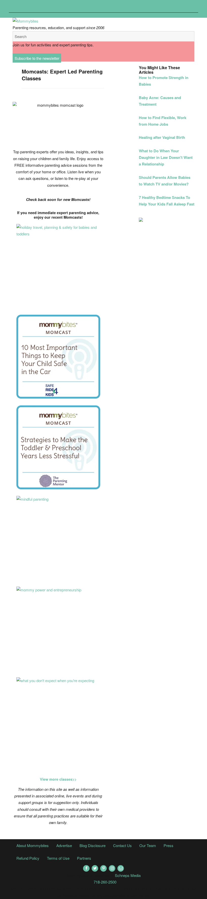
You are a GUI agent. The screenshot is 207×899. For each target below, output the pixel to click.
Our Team (147, 845)
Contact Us (122, 845)
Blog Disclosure (93, 845)
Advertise (64, 845)
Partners (84, 858)
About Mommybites (32, 845)
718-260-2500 (105, 882)
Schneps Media (128, 875)
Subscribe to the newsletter (37, 58)
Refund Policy (27, 858)
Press (168, 845)
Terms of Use (58, 858)
